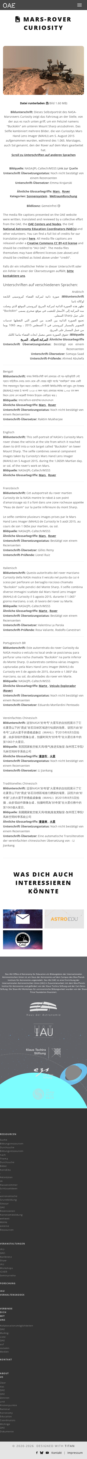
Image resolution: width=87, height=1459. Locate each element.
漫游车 (43, 756)
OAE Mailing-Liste (5, 1333)
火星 (52, 756)
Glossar (4, 1203)
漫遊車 (43, 821)
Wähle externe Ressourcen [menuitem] (7, 1226)
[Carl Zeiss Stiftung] (40, 1075)
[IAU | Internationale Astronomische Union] (40, 1033)
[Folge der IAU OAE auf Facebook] (37, 1452)
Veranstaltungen (12, 1243)
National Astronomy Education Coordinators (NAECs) (39, 229)
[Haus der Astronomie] (40, 1011)
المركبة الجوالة (39, 339)
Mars (56, 191)
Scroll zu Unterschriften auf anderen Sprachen (44, 155)
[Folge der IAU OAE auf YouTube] (47, 1452)
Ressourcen (8, 1134)
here (32, 238)
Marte (43, 611)
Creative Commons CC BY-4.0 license (52, 243)
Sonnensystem (37, 196)
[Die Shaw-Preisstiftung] (40, 1096)
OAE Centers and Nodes (44, 224)
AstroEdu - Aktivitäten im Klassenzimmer (9, 1177)
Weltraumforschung (63, 196)
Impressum (75, 1453)
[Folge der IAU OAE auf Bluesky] (42, 1452)
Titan (70, 1446)
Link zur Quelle (67, 168)
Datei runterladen (33, 103)
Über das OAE (3, 1386)
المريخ (24, 339)
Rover (66, 191)
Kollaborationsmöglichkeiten (16, 1325)
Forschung (8, 1283)
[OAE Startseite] (9, 5)
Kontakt (6, 1359)
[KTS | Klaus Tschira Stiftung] (40, 1055)
